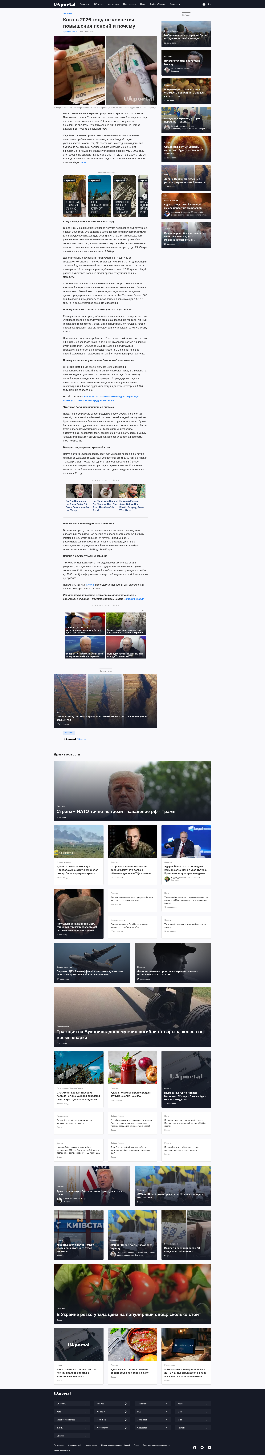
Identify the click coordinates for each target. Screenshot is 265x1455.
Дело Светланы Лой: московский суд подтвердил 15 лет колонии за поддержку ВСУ (130, 1150)
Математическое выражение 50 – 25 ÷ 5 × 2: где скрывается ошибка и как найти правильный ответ (185, 1373)
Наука (143, 4)
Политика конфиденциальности (156, 1445)
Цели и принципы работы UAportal (115, 1445)
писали (90, 584)
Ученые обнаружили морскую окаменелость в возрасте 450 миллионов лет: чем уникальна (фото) (186, 900)
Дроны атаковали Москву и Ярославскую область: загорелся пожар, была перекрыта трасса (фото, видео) (77, 870)
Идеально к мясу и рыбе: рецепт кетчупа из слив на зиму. (131, 1094)
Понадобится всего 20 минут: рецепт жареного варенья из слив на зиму (181, 1148)
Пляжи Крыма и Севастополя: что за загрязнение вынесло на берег (74, 1121)
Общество (99, 4)
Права (136, 1445)
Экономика (85, 4)
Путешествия (129, 4)
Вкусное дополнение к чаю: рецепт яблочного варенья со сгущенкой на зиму (132, 898)
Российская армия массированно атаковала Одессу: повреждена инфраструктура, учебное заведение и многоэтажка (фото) (131, 1123)
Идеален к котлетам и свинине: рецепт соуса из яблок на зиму (130, 1371)
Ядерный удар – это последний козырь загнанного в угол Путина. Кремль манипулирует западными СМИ (185, 870)
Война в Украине (158, 4)
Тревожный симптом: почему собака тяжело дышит (185, 925)
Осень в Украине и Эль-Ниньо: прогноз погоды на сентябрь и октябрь (129, 925)
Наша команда (91, 1445)
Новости (82, 739)
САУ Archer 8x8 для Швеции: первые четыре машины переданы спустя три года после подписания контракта (78, 1096)
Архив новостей (74, 1445)
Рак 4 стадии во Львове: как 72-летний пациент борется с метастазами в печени (76, 1373)
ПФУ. (84, 162)
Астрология (113, 4)
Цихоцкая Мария (70, 32)
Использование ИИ (62, 1451)
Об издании (58, 1445)
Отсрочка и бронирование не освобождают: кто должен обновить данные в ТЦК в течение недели (132, 870)
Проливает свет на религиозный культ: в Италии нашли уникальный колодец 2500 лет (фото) (186, 1123)
